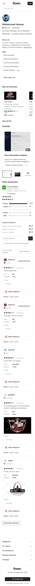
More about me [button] (9, 77)
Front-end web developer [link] (11, 62)
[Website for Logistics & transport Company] (17, 174)
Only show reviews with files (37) (17, 243)
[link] (17, 579)
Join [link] (30, 3)
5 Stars (5, 203)
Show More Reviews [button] (11, 523)
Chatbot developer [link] (9, 70)
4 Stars (5, 206)
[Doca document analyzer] (7, 174)
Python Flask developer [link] (10, 59)
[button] (4, 3)
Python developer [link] (8, 55)
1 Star (5, 215)
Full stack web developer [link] (11, 66)
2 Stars (5, 212)
